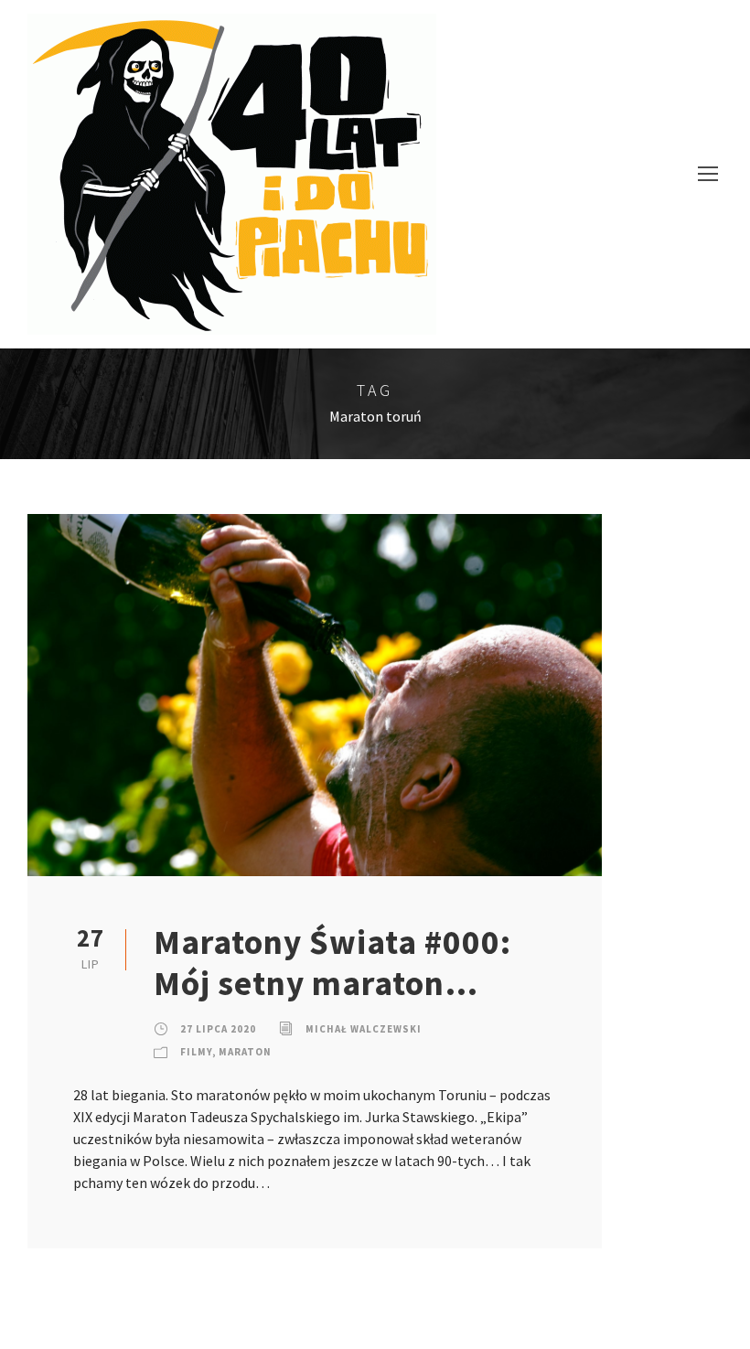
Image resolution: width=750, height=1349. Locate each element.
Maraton (245, 1051)
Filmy (196, 1051)
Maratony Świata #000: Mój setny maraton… (332, 962)
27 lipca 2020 (218, 1028)
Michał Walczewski (363, 1028)
